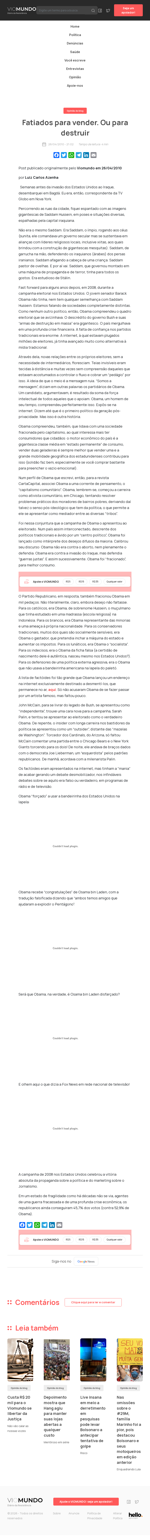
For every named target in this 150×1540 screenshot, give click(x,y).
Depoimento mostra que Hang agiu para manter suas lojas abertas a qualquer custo (55, 1416)
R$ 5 (68, 581)
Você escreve (75, 60)
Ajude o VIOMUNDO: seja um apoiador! (86, 1501)
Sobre (57, 1513)
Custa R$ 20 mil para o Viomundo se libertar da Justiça (19, 1408)
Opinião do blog (75, 110)
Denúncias (75, 43)
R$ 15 (81, 581)
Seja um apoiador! (128, 10)
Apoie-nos (75, 85)
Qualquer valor (114, 581)
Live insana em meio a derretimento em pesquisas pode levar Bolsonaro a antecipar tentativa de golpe (92, 1422)
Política (75, 35)
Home (75, 26)
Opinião (75, 77)
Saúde (75, 52)
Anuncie (74, 1513)
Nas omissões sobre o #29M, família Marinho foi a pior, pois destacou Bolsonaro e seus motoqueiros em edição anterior (129, 1430)
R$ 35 (95, 581)
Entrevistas (75, 69)
